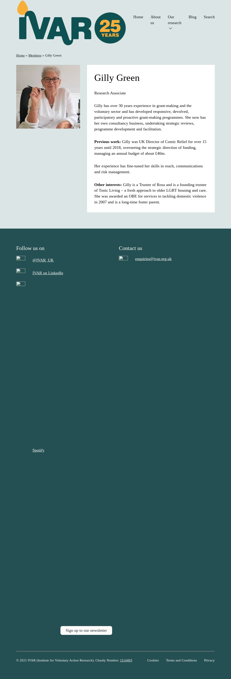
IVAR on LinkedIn (47, 273)
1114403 (126, 660)
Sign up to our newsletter (86, 630)
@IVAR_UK (43, 260)
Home (20, 55)
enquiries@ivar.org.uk (153, 259)
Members (35, 55)
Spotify (38, 450)
